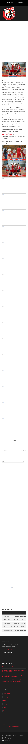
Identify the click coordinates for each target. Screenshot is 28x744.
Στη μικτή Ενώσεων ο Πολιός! (8, 666)
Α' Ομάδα (6, 53)
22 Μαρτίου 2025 (7, 616)
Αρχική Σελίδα (6, 693)
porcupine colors (7, 740)
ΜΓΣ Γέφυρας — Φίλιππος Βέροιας (20, 616)
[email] (8, 3)
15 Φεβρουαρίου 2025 (8, 630)
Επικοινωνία (6, 710)
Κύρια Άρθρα (12, 53)
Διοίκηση (5, 697)
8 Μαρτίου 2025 (7, 623)
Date (5, 612)
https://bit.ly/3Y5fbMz (7, 134)
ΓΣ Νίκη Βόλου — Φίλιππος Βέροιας (20, 630)
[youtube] (15, 3)
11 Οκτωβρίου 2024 (8, 51)
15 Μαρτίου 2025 (7, 619)
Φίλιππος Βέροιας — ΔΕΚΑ (18, 619)
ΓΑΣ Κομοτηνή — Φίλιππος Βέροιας (20, 623)
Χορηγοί (5, 707)
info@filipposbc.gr (8, 649)
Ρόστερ (5, 704)
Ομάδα (4, 700)
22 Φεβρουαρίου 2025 (8, 626)
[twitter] (13, 3)
